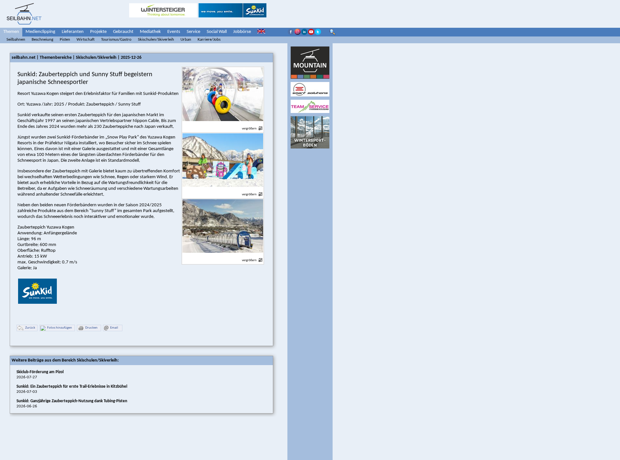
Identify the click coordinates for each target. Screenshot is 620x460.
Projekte (98, 31)
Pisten (65, 39)
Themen (11, 31)
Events (173, 31)
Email (114, 328)
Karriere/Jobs (209, 39)
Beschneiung (42, 39)
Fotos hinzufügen (59, 328)
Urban (186, 39)
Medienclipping (40, 31)
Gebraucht (123, 31)
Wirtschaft (86, 39)
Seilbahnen (15, 39)
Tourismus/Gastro (116, 39)
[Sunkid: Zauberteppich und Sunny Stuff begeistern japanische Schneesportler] (222, 125)
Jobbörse (242, 31)
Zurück (30, 328)
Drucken (91, 328)
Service (193, 31)
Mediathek (150, 31)
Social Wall (217, 31)
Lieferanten (73, 31)
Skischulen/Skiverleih (156, 39)
